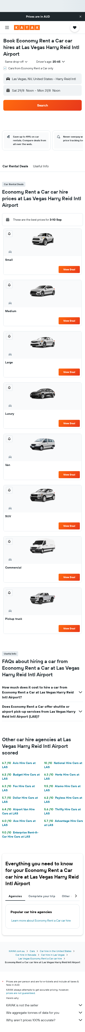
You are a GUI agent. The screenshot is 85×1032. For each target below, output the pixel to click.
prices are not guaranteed (20, 993)
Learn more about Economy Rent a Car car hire (41, 920)
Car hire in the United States (55, 951)
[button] (80, 16)
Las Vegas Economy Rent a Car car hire (40, 958)
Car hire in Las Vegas (53, 954)
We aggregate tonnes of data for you (32, 1012)
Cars (32, 951)
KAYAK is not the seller (22, 1005)
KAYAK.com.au (17, 951)
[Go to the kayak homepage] (27, 27)
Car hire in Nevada (25, 954)
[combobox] (16, 62)
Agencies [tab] (15, 896)
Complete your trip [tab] (41, 896)
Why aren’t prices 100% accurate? (30, 1020)
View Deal (69, 269)
